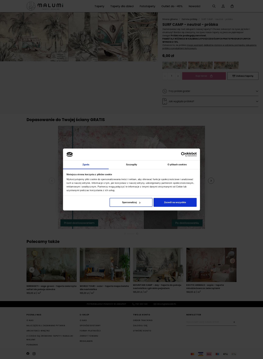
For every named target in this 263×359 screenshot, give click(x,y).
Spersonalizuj (129, 202)
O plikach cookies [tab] (177, 164)
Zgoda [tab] (85, 164)
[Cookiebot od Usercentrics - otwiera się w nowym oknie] (183, 154)
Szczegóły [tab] (131, 164)
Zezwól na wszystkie (175, 202)
